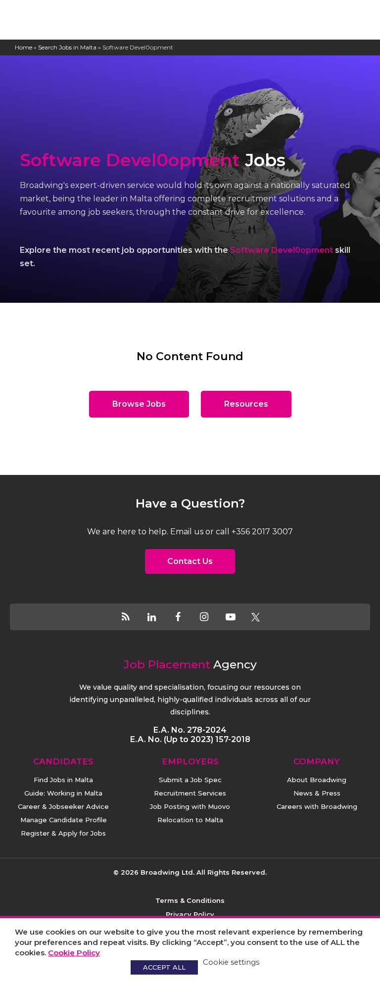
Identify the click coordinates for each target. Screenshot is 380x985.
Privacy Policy (190, 914)
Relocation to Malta (190, 820)
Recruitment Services (190, 793)
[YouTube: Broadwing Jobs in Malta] (237, 617)
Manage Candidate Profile (63, 820)
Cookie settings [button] (231, 962)
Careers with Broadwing (317, 806)
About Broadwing (316, 780)
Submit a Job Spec (190, 780)
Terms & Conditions (190, 900)
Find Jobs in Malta (63, 780)
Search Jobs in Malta (67, 47)
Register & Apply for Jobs (63, 833)
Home (23, 47)
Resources (246, 404)
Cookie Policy (74, 952)
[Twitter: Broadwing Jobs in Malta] (256, 617)
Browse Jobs (139, 404)
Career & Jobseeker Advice (63, 806)
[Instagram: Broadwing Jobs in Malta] (210, 617)
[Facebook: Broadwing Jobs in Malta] (184, 617)
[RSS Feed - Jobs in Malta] (132, 617)
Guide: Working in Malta (63, 793)
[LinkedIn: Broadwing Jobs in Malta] (158, 617)
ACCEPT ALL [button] (164, 967)
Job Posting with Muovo (190, 806)
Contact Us (190, 561)
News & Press (316, 793)
